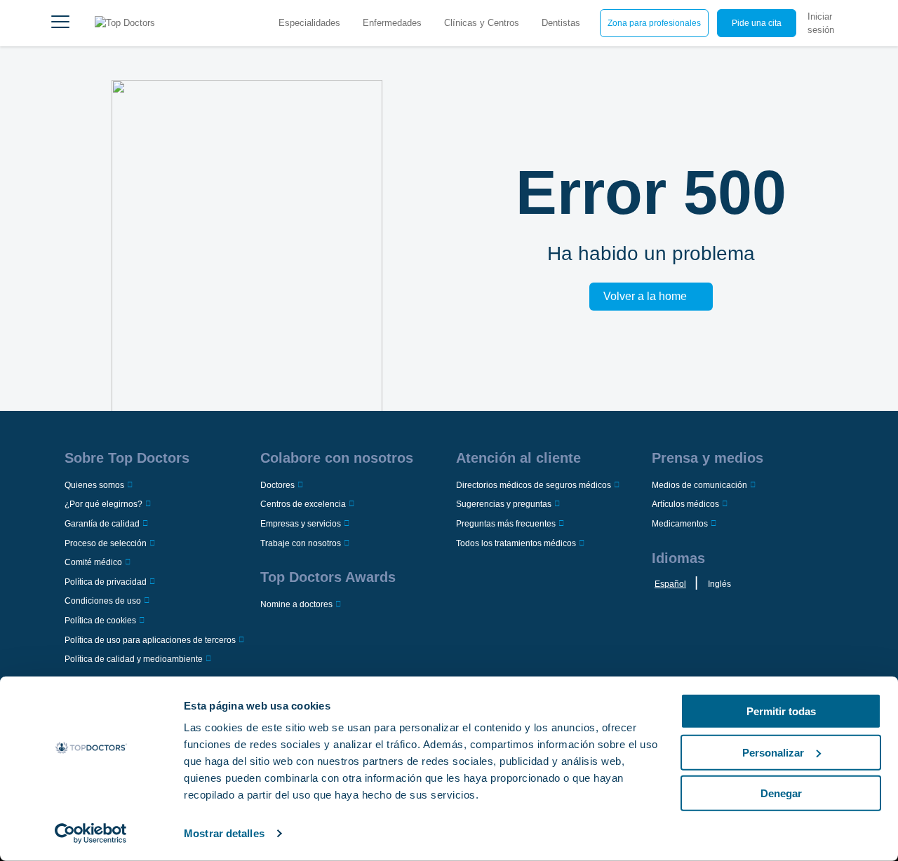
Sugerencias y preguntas (503, 504)
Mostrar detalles (224, 833)
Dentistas (561, 23)
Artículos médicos (685, 504)
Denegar (781, 793)
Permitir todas (781, 711)
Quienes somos (94, 485)
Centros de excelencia (303, 504)
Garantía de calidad (102, 524)
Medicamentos (680, 524)
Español (670, 584)
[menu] (60, 23)
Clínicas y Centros (481, 23)
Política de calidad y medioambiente (134, 659)
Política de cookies (100, 620)
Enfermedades (392, 23)
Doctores (277, 485)
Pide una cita (757, 23)
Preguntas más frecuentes (506, 524)
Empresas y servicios (300, 524)
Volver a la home (645, 296)
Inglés (719, 584)
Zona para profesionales (654, 23)
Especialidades (309, 23)
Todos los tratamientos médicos (516, 543)
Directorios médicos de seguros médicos (533, 485)
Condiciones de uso (103, 601)
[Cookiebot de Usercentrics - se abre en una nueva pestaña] (90, 833)
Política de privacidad (106, 582)
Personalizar (773, 752)
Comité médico (93, 562)
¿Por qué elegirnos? (103, 504)
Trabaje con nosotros (300, 543)
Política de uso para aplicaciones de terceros (150, 640)
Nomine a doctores (296, 604)
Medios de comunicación (699, 485)
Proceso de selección (106, 543)
